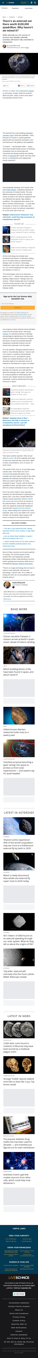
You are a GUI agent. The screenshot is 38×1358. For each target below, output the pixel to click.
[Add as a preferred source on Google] (19, 1294)
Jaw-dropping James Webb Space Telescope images (11, 1251)
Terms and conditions (19, 1313)
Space (4, 17)
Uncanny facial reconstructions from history (27, 1255)
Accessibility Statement (19, 1303)
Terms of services (21, 312)
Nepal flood (15, 8)
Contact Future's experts (19, 1306)
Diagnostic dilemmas (11, 1241)
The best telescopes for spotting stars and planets (11, 1269)
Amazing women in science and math (27, 1251)
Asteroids (20, 17)
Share (7, 85)
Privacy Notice (23, 314)
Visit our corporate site (22, 1288)
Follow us (22, 85)
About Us (19, 1310)
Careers (19, 1331)
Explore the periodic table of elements (11, 1255)
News (27, 47)
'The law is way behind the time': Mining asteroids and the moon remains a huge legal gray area (18, 531)
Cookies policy (19, 1320)
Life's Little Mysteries (11, 1239)
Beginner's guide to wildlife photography (27, 1266)
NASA (18, 91)
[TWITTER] (13, 587)
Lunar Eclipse (28, 8)
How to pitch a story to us (19, 1338)
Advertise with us (19, 1324)
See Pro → (24, 2)
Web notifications (19, 1328)
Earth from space (27, 1239)
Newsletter (32, 85)
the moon (10, 458)
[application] (19, 172)
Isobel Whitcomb (14, 46)
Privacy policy (19, 1317)
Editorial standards (19, 1335)
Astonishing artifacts (27, 1241)
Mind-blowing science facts (27, 1269)
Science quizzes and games (11, 1265)
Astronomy (12, 17)
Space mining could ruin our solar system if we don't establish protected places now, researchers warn (19, 544)
